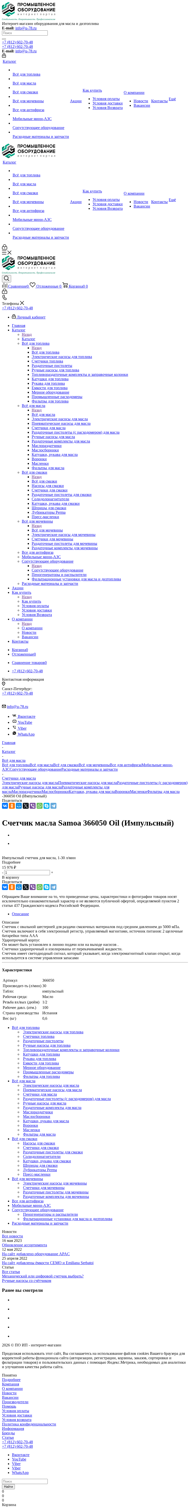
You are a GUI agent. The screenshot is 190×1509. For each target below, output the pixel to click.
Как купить (31, 601)
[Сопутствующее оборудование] (41, 123)
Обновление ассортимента (24, 1245)
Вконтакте (26, 716)
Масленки (138, 791)
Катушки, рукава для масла (92, 791)
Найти (8, 1486)
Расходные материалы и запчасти (89, 769)
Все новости (12, 1236)
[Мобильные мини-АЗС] (41, 114)
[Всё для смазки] (41, 87)
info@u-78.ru (26, 28)
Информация (13, 1428)
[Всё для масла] (41, 79)
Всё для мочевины (47, 530)
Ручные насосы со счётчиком (26, 1280)
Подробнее (11, 1380)
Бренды (8, 1433)
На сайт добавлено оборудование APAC (36, 1254)
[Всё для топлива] (41, 70)
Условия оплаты (15, 1411)
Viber (22, 728)
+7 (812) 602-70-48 (17, 42)
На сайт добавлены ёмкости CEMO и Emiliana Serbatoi (48, 1263)
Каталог (28, 339)
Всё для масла (43, 414)
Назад (27, 334)
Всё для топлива (45, 352)
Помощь (9, 1406)
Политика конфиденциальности (29, 1424)
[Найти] (4, 39)
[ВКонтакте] (5, 806)
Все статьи (11, 1272)
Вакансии (10, 1397)
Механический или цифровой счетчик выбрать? (43, 1276)
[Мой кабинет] (4, 56)
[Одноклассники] (12, 806)
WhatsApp (26, 734)
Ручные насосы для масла (40, 787)
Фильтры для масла (163, 791)
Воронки (122, 791)
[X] (26, 806)
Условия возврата (16, 1420)
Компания (10, 1384)
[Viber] (33, 806)
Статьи (8, 1437)
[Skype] (46, 806)
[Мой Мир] (19, 806)
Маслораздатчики (27, 791)
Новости (9, 1393)
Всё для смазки (44, 481)
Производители (15, 1402)
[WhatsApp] (40, 806)
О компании (32, 628)
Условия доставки (17, 1415)
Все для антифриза (126, 765)
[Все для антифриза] (41, 105)
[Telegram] (53, 806)
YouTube (25, 722)
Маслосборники (55, 791)
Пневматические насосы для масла (87, 783)
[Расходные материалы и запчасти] (41, 132)
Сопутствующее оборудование (57, 570)
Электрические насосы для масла (30, 783)
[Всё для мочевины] (41, 96)
